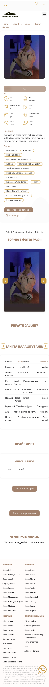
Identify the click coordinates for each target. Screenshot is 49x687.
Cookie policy (30, 630)
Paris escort (7, 644)
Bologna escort (9, 639)
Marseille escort (9, 653)
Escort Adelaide (9, 611)
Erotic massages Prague (12, 602)
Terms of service (31, 642)
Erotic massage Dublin (12, 575)
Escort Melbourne (10, 606)
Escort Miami (29, 579)
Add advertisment (31, 651)
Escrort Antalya (30, 602)
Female (26, 24)
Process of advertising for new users (33, 636)
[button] (44, 14)
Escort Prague (8, 588)
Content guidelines (32, 626)
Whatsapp (13, 215)
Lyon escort (7, 648)
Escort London (8, 593)
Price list (39, 232)
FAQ (26, 646)
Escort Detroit (30, 584)
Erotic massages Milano (12, 662)
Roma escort (8, 630)
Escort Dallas (29, 575)
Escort (16, 24)
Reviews (29, 232)
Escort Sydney (30, 570)
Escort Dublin (8, 570)
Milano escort (8, 621)
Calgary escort (9, 584)
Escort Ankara (30, 593)
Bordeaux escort (9, 657)
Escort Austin (29, 588)
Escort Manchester (10, 597)
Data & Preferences (15, 232)
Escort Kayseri (30, 611)
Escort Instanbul (31, 597)
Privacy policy (30, 621)
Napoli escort (8, 635)
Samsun (6, 27)
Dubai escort (8, 579)
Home (5, 24)
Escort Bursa (29, 606)
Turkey (38, 24)
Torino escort (8, 626)
